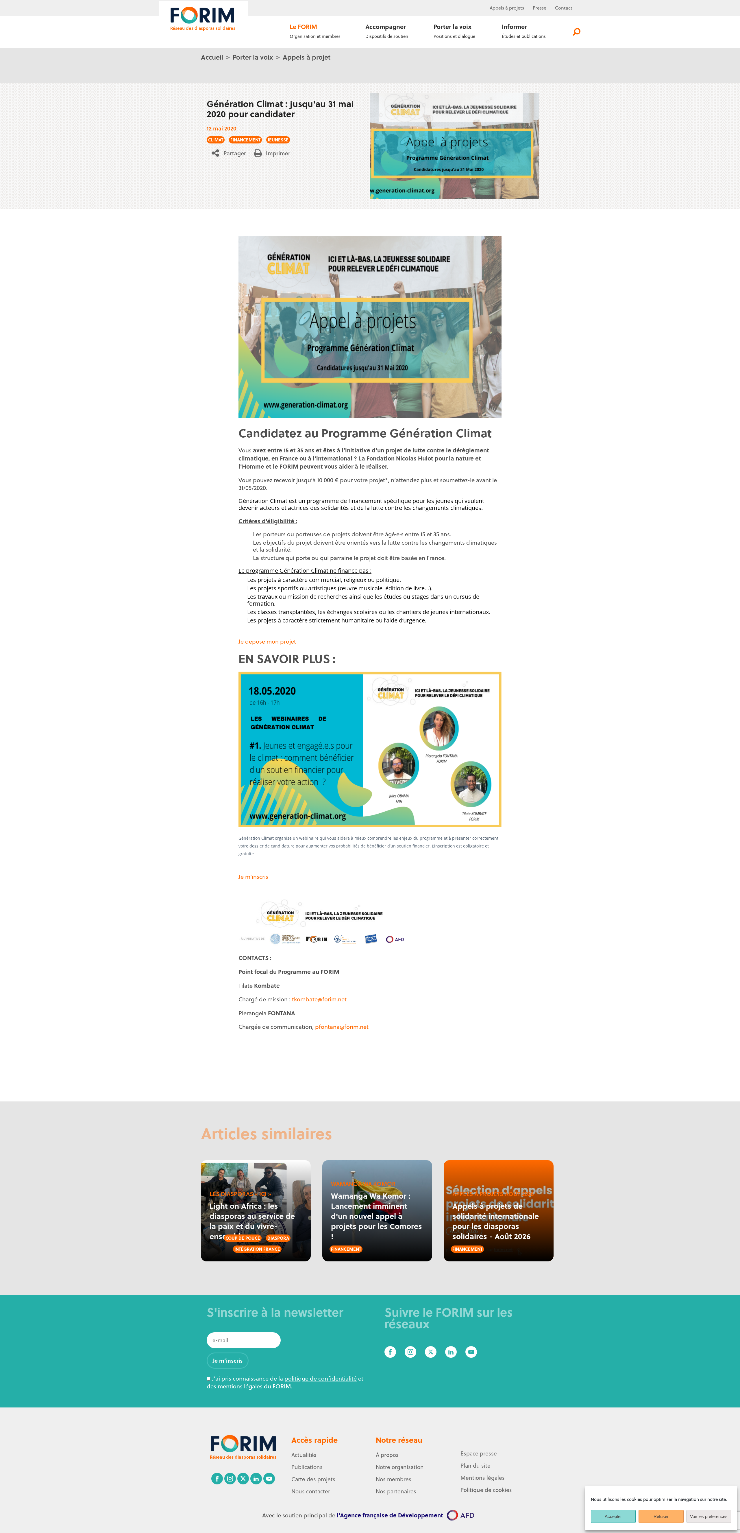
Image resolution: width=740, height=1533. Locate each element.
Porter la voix (253, 57)
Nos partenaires (396, 1491)
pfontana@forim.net (342, 1026)
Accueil (212, 57)
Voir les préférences (709, 1516)
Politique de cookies (486, 1490)
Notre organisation (400, 1467)
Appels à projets (507, 8)
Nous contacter (310, 1491)
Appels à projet (306, 57)
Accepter (613, 1516)
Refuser (661, 1516)
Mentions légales (482, 1478)
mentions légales (240, 1386)
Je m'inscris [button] (253, 876)
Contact (563, 8)
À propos (387, 1455)
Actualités (304, 1455)
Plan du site (475, 1465)
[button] (231, 153)
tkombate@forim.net (319, 999)
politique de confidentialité (320, 1378)
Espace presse (478, 1453)
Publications (307, 1467)
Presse (539, 8)
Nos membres (393, 1479)
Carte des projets (313, 1479)
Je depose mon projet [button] (267, 641)
